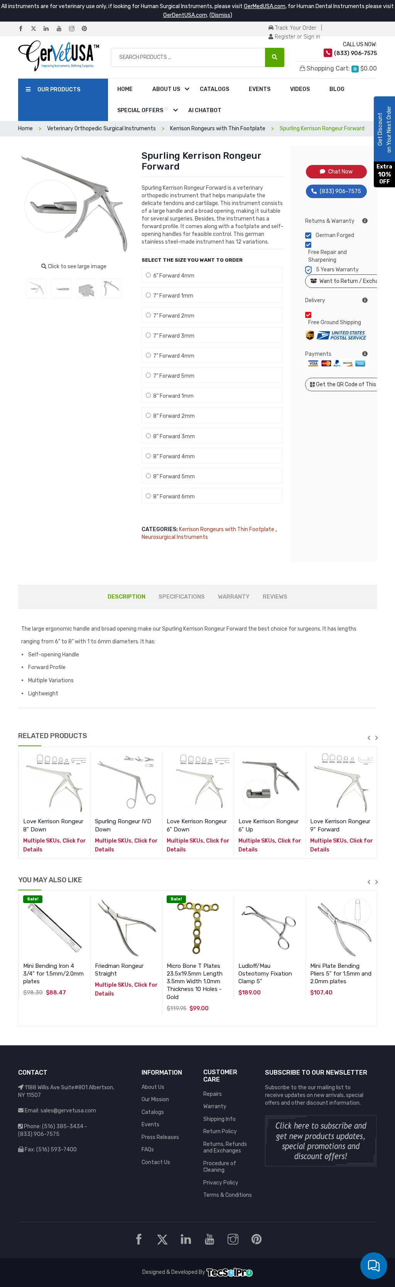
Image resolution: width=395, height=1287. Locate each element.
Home (125, 89)
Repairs (212, 1094)
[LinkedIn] (49, 29)
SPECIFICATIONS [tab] (182, 596)
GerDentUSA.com (185, 15)
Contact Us (156, 1162)
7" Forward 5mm (172, 376)
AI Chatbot (204, 110)
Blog (336, 89)
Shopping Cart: (341, 68)
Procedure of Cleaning (219, 1167)
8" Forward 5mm (173, 476)
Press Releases (160, 1137)
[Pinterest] (87, 29)
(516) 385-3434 (62, 1126)
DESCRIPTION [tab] (126, 596)
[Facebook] (24, 29)
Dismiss (220, 15)
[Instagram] (75, 29)
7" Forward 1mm (172, 296)
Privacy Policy (220, 1182)
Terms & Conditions (227, 1195)
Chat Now (340, 171)
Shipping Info (219, 1119)
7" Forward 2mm (172, 316)
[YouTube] (62, 29)
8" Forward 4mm (173, 456)
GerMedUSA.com (264, 6)
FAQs (148, 1149)
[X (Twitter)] (36, 29)
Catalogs (214, 89)
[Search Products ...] (274, 57)
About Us (166, 89)
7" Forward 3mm (172, 336)
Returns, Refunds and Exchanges (225, 1147)
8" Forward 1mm (172, 396)
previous (369, 738)
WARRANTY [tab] (234, 596)
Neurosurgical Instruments (175, 537)
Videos (300, 89)
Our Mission (155, 1099)
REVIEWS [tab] (275, 596)
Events (259, 89)
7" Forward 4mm (172, 356)
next (376, 738)
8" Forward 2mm (173, 416)
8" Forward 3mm (173, 436)
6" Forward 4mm (172, 276)
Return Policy (220, 1131)
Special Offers (140, 110)
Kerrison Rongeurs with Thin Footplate (226, 529)
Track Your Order (294, 28)
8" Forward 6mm (173, 496)
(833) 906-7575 (340, 191)
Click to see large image (76, 266)
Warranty (214, 1106)
